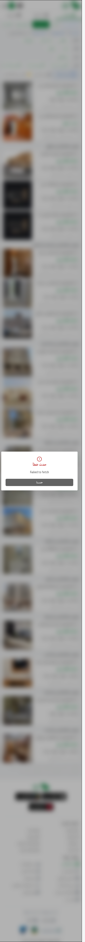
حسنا (39, 482)
